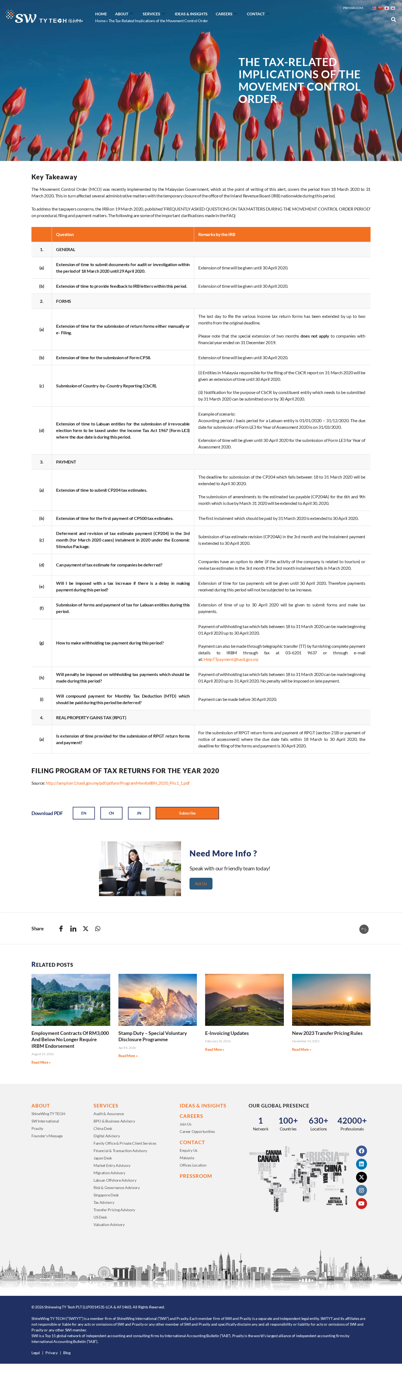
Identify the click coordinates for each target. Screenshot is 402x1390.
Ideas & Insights (191, 13)
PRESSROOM (196, 1176)
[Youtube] (361, 1203)
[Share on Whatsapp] (98, 928)
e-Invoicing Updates (227, 1033)
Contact (256, 13)
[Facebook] (361, 1151)
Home (101, 13)
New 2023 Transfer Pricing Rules (327, 1033)
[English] (373, 8)
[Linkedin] (361, 1164)
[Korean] (392, 8)
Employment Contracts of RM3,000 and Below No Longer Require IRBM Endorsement (70, 1039)
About (121, 13)
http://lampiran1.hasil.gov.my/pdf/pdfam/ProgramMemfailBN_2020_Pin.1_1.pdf (118, 782)
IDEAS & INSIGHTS (203, 1106)
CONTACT (192, 1142)
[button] (393, 19)
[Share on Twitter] (85, 928)
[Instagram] (361, 1190)
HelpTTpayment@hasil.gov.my (231, 659)
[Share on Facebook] (61, 928)
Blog (67, 1352)
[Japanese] (386, 8)
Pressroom (353, 8)
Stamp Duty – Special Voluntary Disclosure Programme (152, 1036)
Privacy (51, 1352)
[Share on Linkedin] (73, 928)
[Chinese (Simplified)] (380, 8)
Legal (35, 1352)
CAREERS (191, 1116)
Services (151, 13)
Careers (224, 13)
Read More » (41, 1062)
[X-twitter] (361, 1177)
